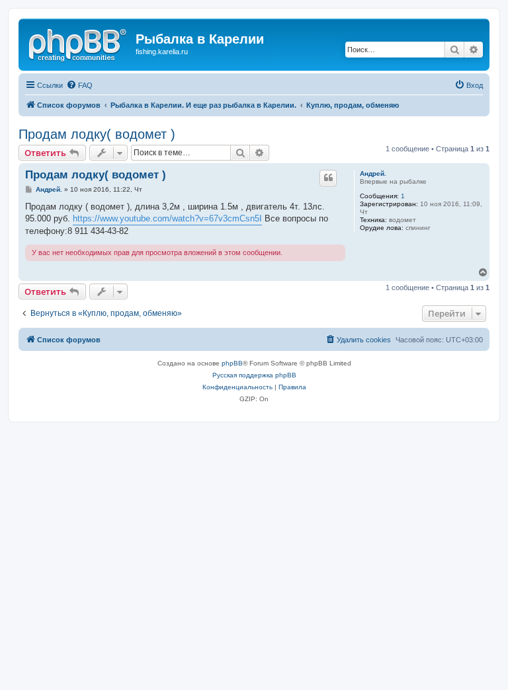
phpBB (232, 363)
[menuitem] (79, 85)
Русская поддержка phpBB (254, 375)
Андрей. (373, 173)
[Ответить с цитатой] (328, 178)
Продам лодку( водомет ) (97, 134)
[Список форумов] (79, 43)
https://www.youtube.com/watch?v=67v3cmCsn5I (167, 218)
